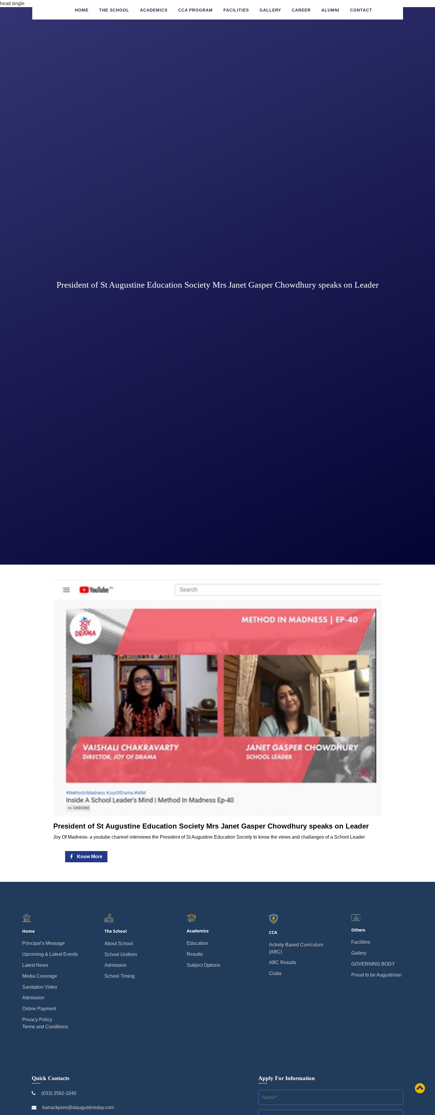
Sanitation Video (39, 987)
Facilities (236, 10)
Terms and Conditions (45, 1026)
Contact (361, 10)
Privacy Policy (37, 1019)
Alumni (330, 10)
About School (118, 943)
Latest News (35, 965)
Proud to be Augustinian (376, 974)
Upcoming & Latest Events (50, 954)
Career (301, 10)
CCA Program (195, 10)
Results (195, 954)
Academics (153, 10)
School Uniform (120, 954)
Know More (89, 856)
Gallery (270, 10)
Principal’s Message (43, 943)
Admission (33, 997)
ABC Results (282, 962)
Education (197, 943)
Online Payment (39, 1008)
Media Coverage (39, 976)
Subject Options (203, 965)
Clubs (275, 973)
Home (81, 10)
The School (114, 10)
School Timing (119, 976)
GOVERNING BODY (373, 963)
